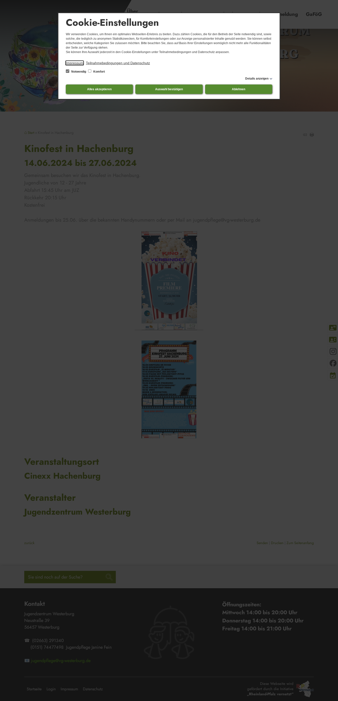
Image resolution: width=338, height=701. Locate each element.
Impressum (74, 63)
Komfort (99, 71)
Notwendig (79, 71)
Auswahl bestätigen (169, 89)
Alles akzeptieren (99, 89)
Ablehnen (238, 89)
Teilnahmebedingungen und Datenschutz (118, 63)
